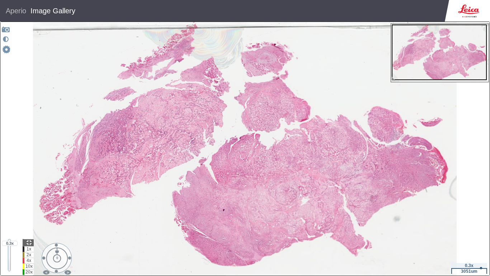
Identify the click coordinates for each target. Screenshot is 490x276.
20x (29, 272)
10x (29, 266)
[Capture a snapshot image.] (5, 29)
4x (29, 260)
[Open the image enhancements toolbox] (5, 39)
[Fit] (28, 242)
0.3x (10, 243)
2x (29, 254)
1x (29, 249)
